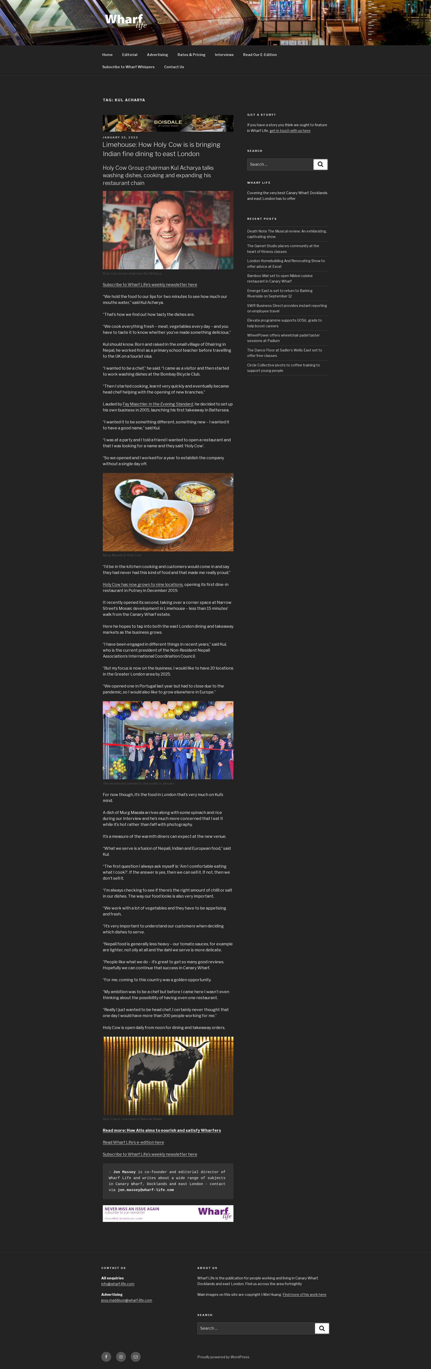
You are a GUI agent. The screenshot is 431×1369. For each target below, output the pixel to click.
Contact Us (174, 67)
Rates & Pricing (192, 55)
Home (107, 55)
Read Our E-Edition (260, 55)
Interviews (224, 55)
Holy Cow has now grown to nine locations (143, 584)
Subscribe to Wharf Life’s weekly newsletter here (150, 284)
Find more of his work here (304, 1294)
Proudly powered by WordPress (223, 1357)
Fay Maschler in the (158, 404)
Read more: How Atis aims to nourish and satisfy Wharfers (162, 1130)
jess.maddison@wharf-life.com (126, 1300)
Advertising (157, 55)
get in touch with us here (290, 130)
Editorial (129, 55)
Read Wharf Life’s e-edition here (133, 1142)
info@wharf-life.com (117, 1284)
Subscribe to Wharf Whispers (128, 67)
